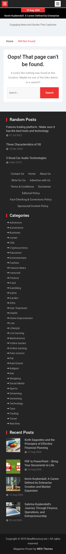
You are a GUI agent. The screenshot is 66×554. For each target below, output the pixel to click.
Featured (15, 272)
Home (32, 173)
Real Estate (16, 363)
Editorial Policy (31, 193)
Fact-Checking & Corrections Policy (31, 199)
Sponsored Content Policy (33, 206)
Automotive (16, 227)
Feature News (18, 268)
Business (15, 232)
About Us (45, 173)
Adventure (16, 222)
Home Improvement (21, 318)
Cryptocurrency (19, 247)
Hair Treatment (18, 308)
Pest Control (17, 353)
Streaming (16, 393)
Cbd (12, 242)
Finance (14, 278)
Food (13, 282)
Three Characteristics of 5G (23, 144)
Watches (15, 423)
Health (13, 313)
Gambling (15, 288)
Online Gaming (18, 348)
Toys (12, 408)
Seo (12, 373)
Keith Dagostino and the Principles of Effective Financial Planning (40, 443)
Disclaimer (44, 186)
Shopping (15, 378)
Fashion (14, 262)
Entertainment (18, 257)
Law (12, 323)
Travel (13, 418)
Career (13, 237)
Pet (12, 358)
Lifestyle (15, 328)
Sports (13, 388)
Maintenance (17, 338)
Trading (14, 413)
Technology (16, 403)
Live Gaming (17, 333)
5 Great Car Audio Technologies (26, 158)
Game (13, 293)
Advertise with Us (40, 180)
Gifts (12, 303)
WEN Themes (45, 548)
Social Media (17, 383)
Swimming (16, 398)
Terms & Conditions (22, 186)
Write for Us (18, 180)
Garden (14, 298)
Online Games (18, 343)
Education (16, 252)
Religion (14, 368)
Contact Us (17, 173)
